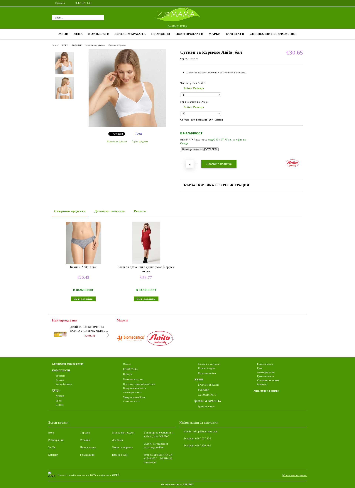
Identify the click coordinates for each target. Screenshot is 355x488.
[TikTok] (301, 3)
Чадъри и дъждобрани (134, 397)
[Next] (106, 335)
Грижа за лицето (206, 406)
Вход (51, 432)
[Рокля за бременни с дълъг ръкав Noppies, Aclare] (146, 243)
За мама (60, 380)
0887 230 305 (203, 445)
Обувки (127, 364)
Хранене (60, 395)
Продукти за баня (207, 373)
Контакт (53, 454)
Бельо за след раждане (95, 45)
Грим (259, 368)
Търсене (85, 432)
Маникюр (262, 384)
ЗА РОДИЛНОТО (207, 395)
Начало (55, 45)
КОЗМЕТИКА (130, 369)
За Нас (52, 447)
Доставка (117, 440)
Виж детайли (83, 298)
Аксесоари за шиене (266, 390)
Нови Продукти (189, 33)
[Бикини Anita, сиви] (83, 243)
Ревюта (140, 211)
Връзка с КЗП (120, 454)
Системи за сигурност (209, 364)
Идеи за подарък (206, 368)
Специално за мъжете (268, 380)
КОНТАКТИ (235, 33)
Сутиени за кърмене (117, 45)
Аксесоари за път (266, 372)
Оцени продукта (140, 141)
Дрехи (59, 400)
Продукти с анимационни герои (139, 384)
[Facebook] (290, 3)
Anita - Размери (194, 88)
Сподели (118, 134)
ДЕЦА (78, 33)
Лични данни (88, 447)
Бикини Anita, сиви (83, 267)
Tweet (138, 133)
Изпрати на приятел (117, 141)
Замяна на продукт (123, 432)
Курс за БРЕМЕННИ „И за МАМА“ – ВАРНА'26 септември (158, 458)
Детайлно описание (109, 211)
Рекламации (87, 454)
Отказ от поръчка (122, 447)
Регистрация (55, 440)
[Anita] (160, 339)
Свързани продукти (70, 211)
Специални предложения (273, 33)
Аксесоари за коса (132, 392)
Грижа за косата (265, 364)
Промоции (160, 33)
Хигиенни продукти (133, 379)
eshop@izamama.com (205, 431)
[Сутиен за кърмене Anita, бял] (127, 126)
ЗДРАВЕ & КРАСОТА (130, 33)
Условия (85, 440)
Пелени (59, 405)
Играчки (127, 374)
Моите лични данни (294, 475)
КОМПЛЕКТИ (98, 33)
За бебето (60, 376)
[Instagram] (295, 3)
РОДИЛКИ (77, 45)
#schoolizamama (64, 384)
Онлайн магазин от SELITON (177, 484)
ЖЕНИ (63, 33)
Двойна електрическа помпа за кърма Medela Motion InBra (88, 329)
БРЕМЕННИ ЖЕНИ (208, 385)
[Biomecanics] (131, 339)
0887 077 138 (83, 3)
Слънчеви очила (131, 401)
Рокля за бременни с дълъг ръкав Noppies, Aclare (146, 269)
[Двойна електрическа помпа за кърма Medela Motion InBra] (60, 333)
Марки (215, 33)
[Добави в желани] (300, 142)
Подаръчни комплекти (134, 388)
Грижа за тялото (265, 376)
